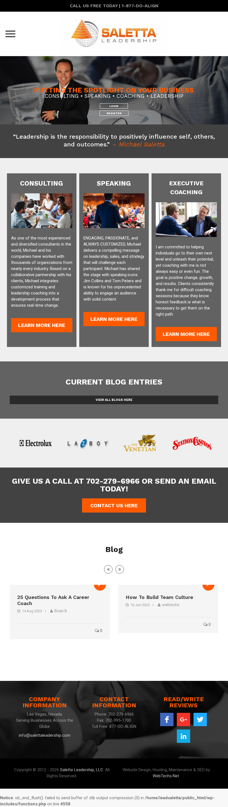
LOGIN (113, 106)
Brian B (60, 611)
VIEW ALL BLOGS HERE (114, 400)
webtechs (170, 605)
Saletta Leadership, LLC (81, 769)
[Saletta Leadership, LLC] (114, 34)
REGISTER (114, 113)
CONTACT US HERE (114, 505)
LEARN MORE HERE (41, 325)
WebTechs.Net (166, 775)
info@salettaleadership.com (44, 735)
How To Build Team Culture (159, 597)
